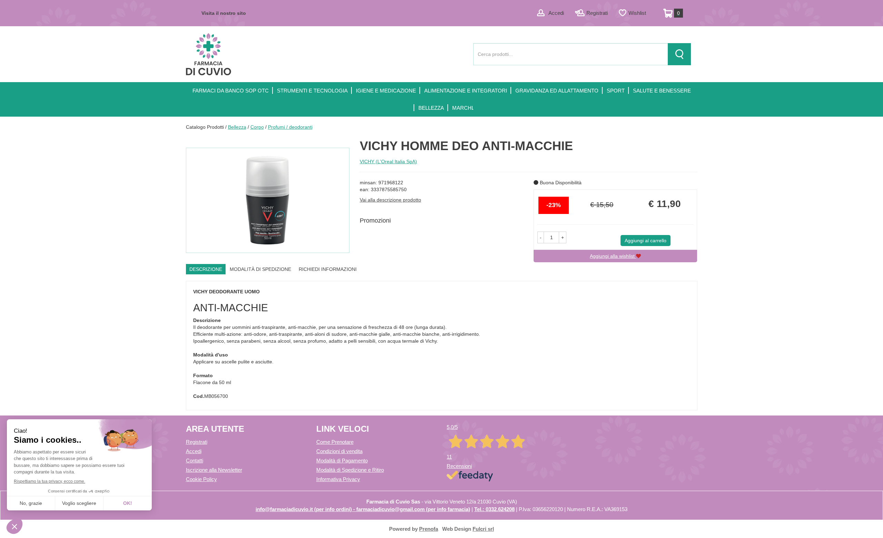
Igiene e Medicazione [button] (386, 91)
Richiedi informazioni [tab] (328, 269)
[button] (540, 237)
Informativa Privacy (338, 479)
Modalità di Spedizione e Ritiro (350, 470)
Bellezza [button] (431, 108)
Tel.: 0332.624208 (494, 509)
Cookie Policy (201, 479)
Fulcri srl (483, 529)
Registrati (597, 13)
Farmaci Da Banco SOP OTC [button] (230, 91)
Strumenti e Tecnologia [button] (312, 91)
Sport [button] (616, 91)
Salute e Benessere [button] (662, 91)
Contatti (194, 460)
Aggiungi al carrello (645, 240)
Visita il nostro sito (223, 13)
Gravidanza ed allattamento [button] (556, 91)
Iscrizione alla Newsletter (214, 470)
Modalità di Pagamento (342, 460)
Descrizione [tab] (205, 269)
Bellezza (237, 127)
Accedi (556, 13)
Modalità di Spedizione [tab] (260, 269)
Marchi (462, 108)
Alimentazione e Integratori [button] (465, 91)
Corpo (257, 127)
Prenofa (428, 529)
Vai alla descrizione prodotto (390, 200)
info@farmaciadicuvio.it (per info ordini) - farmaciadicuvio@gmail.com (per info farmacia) (363, 509)
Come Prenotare (335, 442)
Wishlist (637, 13)
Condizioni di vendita (339, 451)
